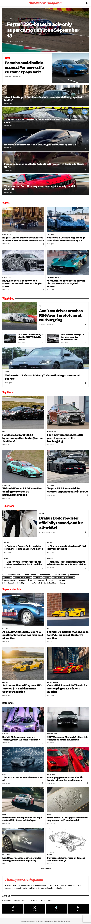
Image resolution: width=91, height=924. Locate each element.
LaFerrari (36, 583)
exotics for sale (14, 575)
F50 (48, 628)
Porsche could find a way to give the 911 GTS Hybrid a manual (31, 337)
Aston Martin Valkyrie (54, 277)
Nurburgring (51, 432)
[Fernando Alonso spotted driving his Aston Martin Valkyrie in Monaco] (68, 262)
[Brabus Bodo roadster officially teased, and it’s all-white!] (19, 523)
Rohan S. (8, 77)
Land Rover (6, 855)
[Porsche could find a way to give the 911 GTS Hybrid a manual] (10, 338)
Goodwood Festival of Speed (15, 583)
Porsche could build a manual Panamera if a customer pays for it (24, 67)
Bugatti (49, 558)
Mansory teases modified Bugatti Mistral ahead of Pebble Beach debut (66, 563)
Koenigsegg (51, 774)
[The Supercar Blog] (45, 3)
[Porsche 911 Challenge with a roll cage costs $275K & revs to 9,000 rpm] (23, 799)
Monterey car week (22, 577)
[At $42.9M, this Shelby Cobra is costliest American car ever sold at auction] (23, 609)
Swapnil (11, 41)
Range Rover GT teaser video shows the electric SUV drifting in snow (22, 283)
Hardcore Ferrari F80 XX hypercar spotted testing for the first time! (22, 438)
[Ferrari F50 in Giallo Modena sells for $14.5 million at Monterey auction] (68, 609)
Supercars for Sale (11, 589)
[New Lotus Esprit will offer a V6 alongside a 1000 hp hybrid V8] (45, 140)
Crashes (69, 577)
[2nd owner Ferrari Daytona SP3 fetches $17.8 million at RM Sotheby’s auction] (23, 663)
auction (7, 577)
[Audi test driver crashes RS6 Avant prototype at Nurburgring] (19, 316)
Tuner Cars (8, 505)
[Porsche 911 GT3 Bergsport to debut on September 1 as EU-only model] (68, 799)
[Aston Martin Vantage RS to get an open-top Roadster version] (53, 338)
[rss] (78, 909)
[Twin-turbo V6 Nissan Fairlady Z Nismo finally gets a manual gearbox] (45, 358)
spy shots (50, 485)
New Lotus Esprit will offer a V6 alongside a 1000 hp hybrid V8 (40, 144)
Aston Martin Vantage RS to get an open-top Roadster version (72, 337)
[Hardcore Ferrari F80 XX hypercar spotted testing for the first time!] (23, 412)
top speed (64, 583)
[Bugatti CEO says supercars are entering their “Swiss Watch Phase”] (23, 719)
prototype (74, 575)
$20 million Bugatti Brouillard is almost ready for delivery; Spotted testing (43, 99)
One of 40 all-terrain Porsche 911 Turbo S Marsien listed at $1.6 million (23, 563)
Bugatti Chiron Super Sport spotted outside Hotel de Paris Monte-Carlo (23, 239)
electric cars (6, 277)
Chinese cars (6, 485)
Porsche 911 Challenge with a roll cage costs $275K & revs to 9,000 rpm (22, 819)
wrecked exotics (37, 580)
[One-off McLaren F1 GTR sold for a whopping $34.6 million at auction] (68, 663)
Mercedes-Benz (52, 734)
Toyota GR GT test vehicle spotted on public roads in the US (67, 490)
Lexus (4, 774)
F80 (3, 432)
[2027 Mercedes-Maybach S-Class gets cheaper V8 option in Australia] (68, 719)
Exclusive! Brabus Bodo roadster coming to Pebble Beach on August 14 (23, 547)
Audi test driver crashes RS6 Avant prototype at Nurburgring (61, 315)
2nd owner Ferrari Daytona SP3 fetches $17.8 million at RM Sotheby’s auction (22, 688)
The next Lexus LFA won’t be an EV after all (22, 778)
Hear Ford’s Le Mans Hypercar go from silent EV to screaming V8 (66, 239)
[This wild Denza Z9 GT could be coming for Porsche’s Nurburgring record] (23, 466)
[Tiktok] (56, 909)
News (7, 58)
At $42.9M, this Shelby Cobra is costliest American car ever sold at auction (22, 635)
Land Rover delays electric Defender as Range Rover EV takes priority (21, 859)
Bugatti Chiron (7, 234)
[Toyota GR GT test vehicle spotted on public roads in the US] (68, 466)
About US (6, 895)
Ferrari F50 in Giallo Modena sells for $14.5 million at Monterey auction (67, 635)
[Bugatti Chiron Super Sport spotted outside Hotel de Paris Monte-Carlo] (23, 219)
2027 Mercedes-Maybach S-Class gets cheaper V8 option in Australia (67, 738)
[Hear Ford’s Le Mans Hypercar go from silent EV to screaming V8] (68, 219)
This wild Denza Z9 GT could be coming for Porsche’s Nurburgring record (21, 491)
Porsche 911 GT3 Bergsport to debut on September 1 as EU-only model (67, 819)
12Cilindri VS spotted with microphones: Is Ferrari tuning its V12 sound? (41, 121)
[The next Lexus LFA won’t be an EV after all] (23, 759)
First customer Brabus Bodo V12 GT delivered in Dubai (66, 547)
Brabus (41, 513)
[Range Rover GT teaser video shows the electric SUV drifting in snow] (23, 262)
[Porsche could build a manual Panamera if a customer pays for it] (70, 68)
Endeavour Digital (50, 921)
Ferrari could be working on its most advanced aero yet (66, 859)
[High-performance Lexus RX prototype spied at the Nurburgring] (68, 412)
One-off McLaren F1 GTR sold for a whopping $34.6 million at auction (67, 688)
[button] (4, 3)
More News (7, 702)
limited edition (50, 583)
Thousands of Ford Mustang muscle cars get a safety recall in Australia (40, 188)
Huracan (22, 580)
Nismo (7, 371)
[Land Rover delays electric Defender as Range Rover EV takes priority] (23, 840)
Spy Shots (7, 392)
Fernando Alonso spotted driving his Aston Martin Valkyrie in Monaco (66, 283)
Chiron (37, 577)
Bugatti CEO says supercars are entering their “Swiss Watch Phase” (21, 738)
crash (46, 577)
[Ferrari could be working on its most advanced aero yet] (68, 840)
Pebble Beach (30, 575)
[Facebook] (12, 909)
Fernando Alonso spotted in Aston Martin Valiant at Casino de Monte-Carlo (44, 165)
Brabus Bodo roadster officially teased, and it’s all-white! (61, 523)
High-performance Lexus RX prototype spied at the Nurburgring (65, 438)
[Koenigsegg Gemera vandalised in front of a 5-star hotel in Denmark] (68, 759)
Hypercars (50, 234)
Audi (40, 306)
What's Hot (8, 298)
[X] (34, 909)
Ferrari (9, 18)
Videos (5, 202)
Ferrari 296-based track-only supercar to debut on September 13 (43, 30)
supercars (57, 577)
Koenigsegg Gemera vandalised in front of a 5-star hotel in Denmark (65, 778)
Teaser (51, 580)
